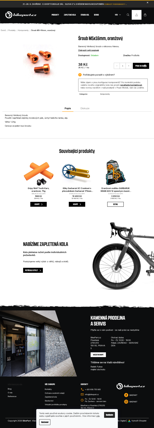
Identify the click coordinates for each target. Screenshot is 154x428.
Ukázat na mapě (98, 355)
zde (98, 416)
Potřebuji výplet (31, 270)
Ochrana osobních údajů (54, 393)
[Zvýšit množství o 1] (128, 66)
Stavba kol (49, 401)
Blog (9, 389)
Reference (12, 396)
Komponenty (105, 94)
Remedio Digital (119, 420)
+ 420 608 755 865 (93, 389)
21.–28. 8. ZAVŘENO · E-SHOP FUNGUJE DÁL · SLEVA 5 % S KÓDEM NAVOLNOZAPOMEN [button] (63, 4)
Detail (115, 204)
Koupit (37, 204)
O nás (10, 393)
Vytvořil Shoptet (138, 420)
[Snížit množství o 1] (117, 66)
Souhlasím (109, 415)
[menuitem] (55, 15)
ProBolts (135, 55)
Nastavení (44, 422)
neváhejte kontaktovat (131, 85)
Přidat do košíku (141, 65)
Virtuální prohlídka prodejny (56, 404)
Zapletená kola (51, 397)
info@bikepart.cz (92, 394)
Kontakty (48, 389)
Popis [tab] (68, 108)
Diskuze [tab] (84, 108)
